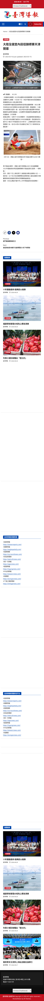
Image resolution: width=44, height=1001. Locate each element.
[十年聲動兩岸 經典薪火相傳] (22, 274)
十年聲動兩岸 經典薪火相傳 (14, 289)
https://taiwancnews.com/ (12, 574)
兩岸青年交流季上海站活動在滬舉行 (18, 962)
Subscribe (37, 24)
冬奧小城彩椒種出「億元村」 (15, 358)
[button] (3, 24)
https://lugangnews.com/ (11, 569)
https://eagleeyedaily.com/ (12, 549)
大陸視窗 (6, 39)
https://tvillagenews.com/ (11, 584)
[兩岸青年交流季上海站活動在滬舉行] (22, 946)
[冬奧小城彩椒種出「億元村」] (22, 342)
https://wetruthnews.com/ (12, 559)
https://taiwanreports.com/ (12, 544)
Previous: (9, 240)
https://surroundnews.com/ (12, 554)
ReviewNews (17, 999)
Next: (16, 246)
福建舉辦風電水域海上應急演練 (16, 324)
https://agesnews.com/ (11, 564)
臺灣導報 (6, 54)
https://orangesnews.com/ (12, 579)
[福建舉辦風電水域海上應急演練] (22, 308)
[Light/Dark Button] (21, 24)
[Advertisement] (22, 206)
